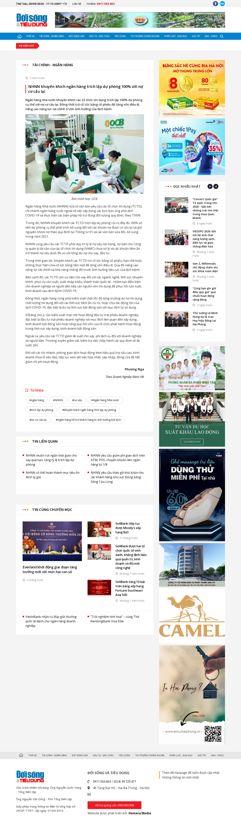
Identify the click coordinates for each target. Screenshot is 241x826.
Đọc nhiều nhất (186, 186)
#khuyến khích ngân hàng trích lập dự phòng (89, 410)
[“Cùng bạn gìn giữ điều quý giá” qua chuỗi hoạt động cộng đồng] (176, 294)
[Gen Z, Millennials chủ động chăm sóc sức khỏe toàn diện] (176, 269)
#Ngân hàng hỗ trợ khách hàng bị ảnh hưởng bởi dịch (88, 419)
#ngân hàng (36, 400)
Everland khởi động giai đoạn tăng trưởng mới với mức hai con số (50, 569)
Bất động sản (77, 36)
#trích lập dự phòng (41, 410)
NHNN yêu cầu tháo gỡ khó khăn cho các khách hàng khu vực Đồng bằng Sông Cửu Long (117, 477)
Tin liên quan (45, 441)
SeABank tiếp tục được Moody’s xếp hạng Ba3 (128, 527)
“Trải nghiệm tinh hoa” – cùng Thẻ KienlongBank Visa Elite (114, 619)
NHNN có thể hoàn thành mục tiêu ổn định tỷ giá (52, 475)
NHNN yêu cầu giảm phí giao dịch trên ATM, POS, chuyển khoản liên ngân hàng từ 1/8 (118, 460)
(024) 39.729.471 (125, 781)
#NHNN (58, 400)
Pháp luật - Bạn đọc (175, 36)
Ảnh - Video (211, 36)
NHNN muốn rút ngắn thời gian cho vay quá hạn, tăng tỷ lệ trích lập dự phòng (51, 460)
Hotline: (101, 3)
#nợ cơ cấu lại (38, 419)
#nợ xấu (77, 400)
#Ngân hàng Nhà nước (105, 400)
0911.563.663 (102, 781)
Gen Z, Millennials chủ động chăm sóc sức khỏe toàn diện (205, 267)
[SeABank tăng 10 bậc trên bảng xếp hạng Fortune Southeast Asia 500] (99, 587)
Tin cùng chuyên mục (52, 509)
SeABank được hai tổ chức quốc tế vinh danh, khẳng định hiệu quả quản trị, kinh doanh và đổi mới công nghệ (131, 557)
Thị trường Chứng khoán (144, 36)
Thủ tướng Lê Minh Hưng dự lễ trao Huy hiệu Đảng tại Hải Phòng (205, 318)
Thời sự (30, 36)
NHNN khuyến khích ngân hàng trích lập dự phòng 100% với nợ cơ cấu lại (85, 89)
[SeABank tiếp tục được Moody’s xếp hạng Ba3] (99, 529)
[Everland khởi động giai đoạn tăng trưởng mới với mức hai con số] (52, 541)
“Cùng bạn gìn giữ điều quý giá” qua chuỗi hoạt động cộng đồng (204, 293)
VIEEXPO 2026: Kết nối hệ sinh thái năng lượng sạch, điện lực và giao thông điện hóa (204, 239)
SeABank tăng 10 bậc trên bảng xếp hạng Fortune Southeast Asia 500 (130, 588)
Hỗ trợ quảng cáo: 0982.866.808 (114, 805)
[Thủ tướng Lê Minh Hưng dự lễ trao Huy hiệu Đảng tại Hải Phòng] (176, 319)
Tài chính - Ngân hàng (51, 36)
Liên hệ (76, 3)
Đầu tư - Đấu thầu (99, 36)
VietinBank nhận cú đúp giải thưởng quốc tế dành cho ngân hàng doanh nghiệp (51, 621)
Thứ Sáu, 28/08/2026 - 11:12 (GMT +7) (41, 3)
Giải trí (196, 36)
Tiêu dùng (120, 36)
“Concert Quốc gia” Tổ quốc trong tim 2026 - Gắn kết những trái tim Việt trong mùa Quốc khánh (205, 208)
